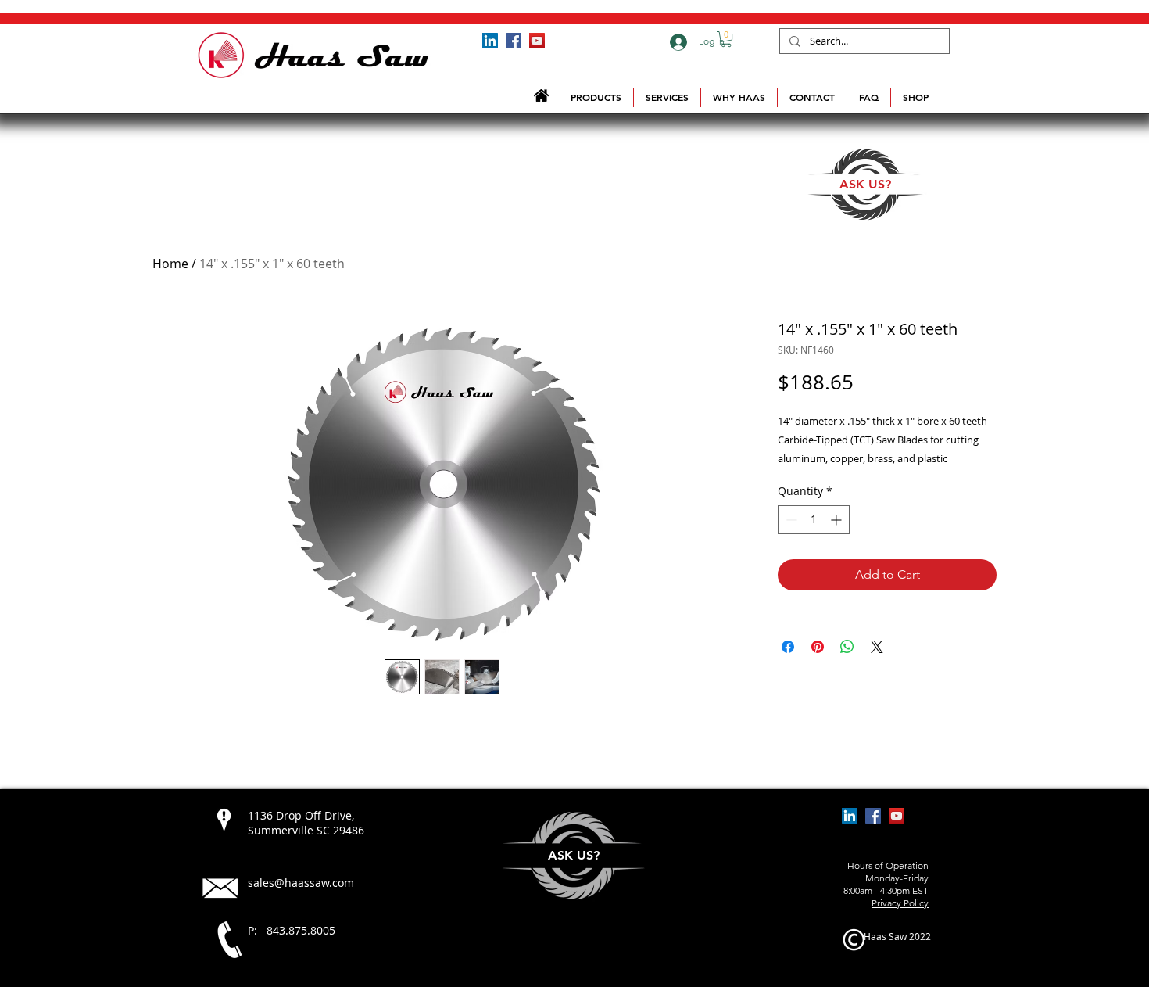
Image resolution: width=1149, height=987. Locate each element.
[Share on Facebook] (788, 646)
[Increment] (837, 519)
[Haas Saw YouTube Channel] (537, 40)
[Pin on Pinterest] (817, 646)
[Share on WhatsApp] (847, 646)
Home (170, 263)
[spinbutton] (814, 519)
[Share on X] (877, 646)
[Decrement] (790, 519)
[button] (726, 39)
